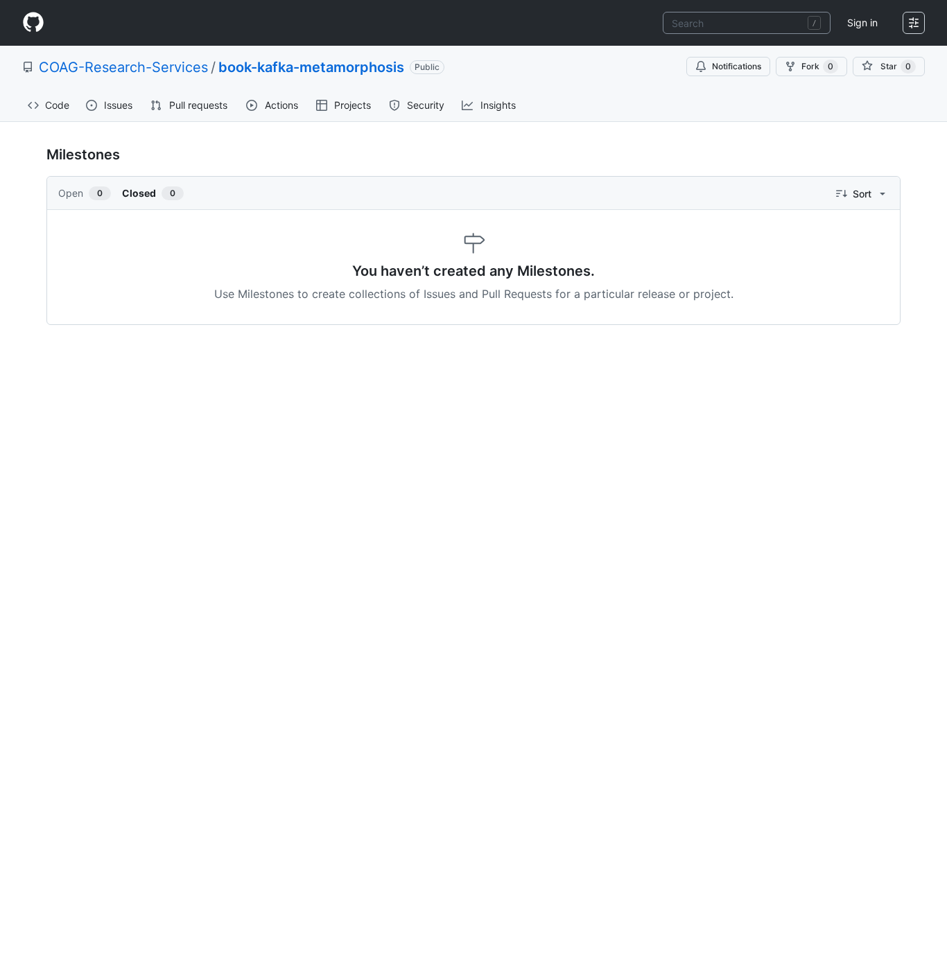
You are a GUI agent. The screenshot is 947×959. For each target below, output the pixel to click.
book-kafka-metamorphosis (311, 67)
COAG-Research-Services (123, 67)
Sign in (862, 22)
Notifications (736, 66)
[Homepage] (33, 23)
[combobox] (746, 22)
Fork (817, 66)
